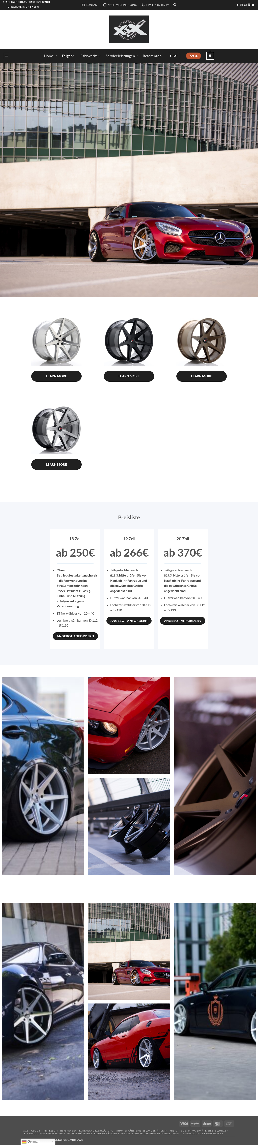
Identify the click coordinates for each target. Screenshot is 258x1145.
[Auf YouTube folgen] (253, 5)
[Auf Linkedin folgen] (249, 5)
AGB (26, 1130)
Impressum (50, 1130)
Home (49, 56)
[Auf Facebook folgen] (237, 5)
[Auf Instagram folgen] (241, 5)
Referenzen (152, 56)
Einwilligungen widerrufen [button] (44, 1133)
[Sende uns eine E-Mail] (245, 5)
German (33, 1141)
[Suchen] (174, 5)
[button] (6, 56)
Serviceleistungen (120, 56)
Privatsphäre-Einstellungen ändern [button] (141, 1130)
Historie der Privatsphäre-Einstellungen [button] (199, 1130)
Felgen (67, 56)
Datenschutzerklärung (96, 1130)
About (35, 1130)
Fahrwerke (89, 56)
